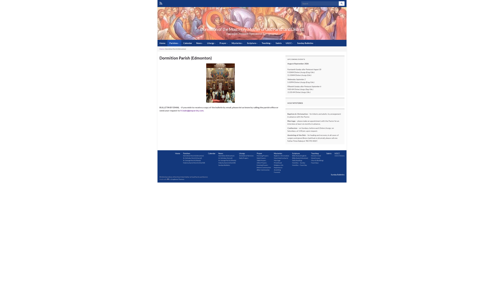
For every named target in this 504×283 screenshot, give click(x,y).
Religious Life (278, 165)
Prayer (223, 43)
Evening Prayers (262, 165)
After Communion (263, 170)
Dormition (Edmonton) (226, 156)
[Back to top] (498, 277)
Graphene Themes (177, 179)
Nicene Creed (316, 156)
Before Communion (264, 167)
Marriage (277, 160)
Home (162, 43)
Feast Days (315, 163)
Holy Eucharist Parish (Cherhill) (194, 163)
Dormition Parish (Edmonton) (193, 156)
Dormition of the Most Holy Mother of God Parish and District (252, 29)
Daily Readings (297, 160)
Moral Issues (315, 158)
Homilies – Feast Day (299, 165)
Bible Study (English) (299, 156)
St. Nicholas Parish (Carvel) (192, 158)
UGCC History (340, 156)
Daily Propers (243, 158)
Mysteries (237, 43)
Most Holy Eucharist (281, 158)
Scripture (252, 43)
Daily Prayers (261, 158)
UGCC (289, 43)
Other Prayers (262, 163)
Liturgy (211, 43)
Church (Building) (317, 160)
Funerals (277, 172)
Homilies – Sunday (298, 163)
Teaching (266, 43)
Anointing (277, 170)
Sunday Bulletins (305, 43)
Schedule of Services (246, 156)
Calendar (187, 43)
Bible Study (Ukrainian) (300, 158)
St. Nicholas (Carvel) (225, 158)
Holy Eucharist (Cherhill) (227, 163)
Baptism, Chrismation (281, 156)
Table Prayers (261, 160)
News (199, 43)
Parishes (173, 43)
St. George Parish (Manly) (192, 160)
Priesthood (278, 163)
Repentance (278, 167)
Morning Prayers (263, 156)
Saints (279, 43)
